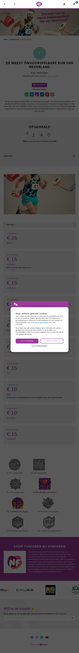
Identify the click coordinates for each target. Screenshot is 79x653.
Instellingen (51, 341)
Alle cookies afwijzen (39, 346)
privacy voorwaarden (41, 322)
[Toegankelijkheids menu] (77, 2)
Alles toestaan (27, 341)
